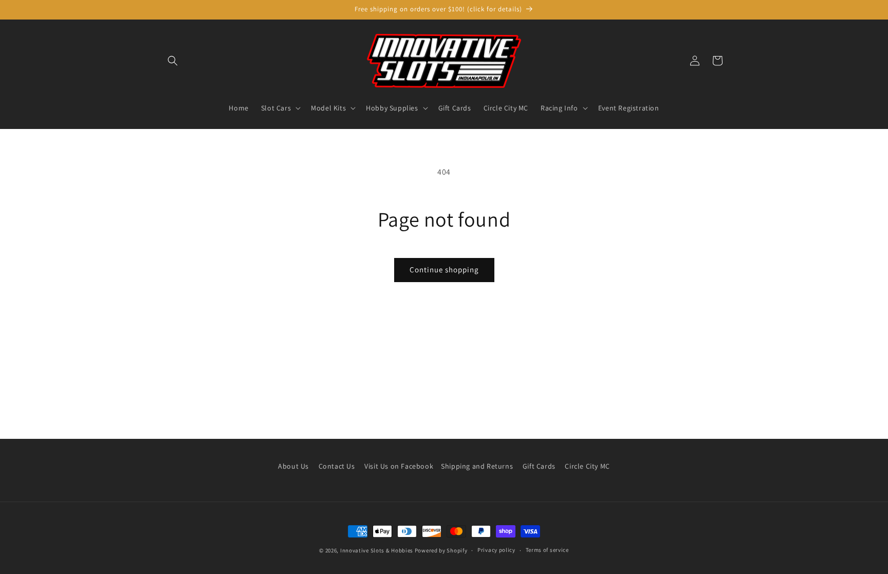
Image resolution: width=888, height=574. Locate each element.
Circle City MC (587, 466)
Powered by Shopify (441, 550)
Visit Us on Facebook (398, 466)
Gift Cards (539, 466)
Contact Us (337, 466)
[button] (172, 60)
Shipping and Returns (477, 466)
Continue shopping (444, 269)
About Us (293, 466)
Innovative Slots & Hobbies (376, 550)
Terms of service (547, 549)
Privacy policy (496, 549)
